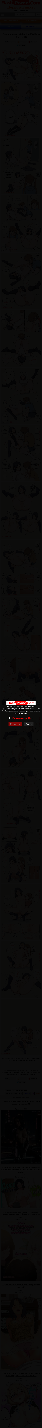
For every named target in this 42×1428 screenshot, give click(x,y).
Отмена (29, 724)
